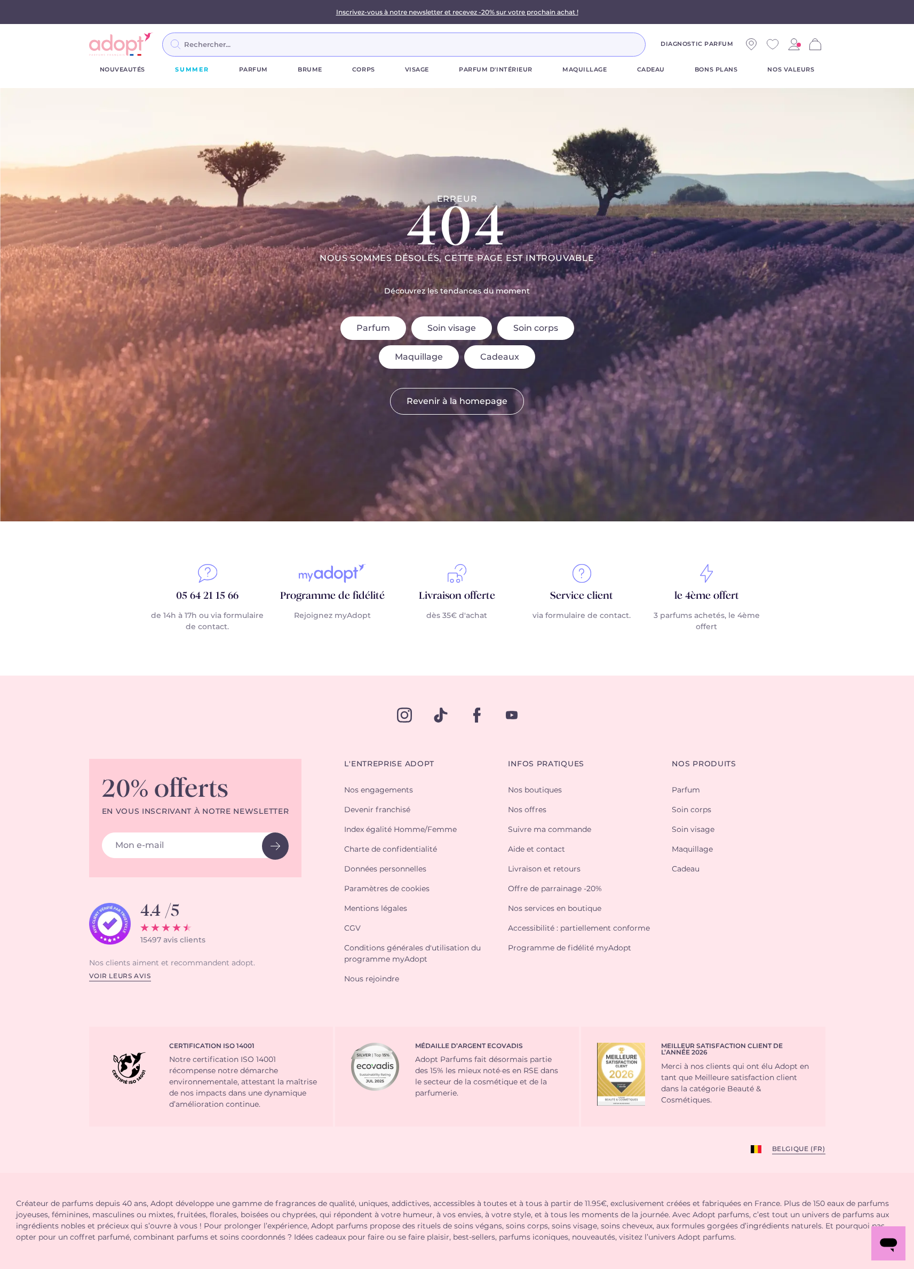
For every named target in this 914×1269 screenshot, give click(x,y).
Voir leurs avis (120, 976)
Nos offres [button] (527, 810)
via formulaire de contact (580, 616)
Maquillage (584, 70)
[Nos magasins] (751, 44)
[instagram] (404, 715)
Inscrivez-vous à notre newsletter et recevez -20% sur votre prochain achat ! (457, 12)
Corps (363, 70)
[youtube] (511, 715)
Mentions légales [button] (375, 909)
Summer (192, 70)
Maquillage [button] (692, 849)
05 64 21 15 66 (207, 596)
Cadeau (651, 70)
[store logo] (121, 44)
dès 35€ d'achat (456, 616)
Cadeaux (499, 357)
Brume (310, 70)
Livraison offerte (457, 596)
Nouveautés (123, 70)
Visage (417, 70)
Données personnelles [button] (385, 869)
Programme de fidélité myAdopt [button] (569, 948)
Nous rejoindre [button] (371, 979)
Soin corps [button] (691, 810)
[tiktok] (441, 715)
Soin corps (535, 328)
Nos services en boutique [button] (554, 909)
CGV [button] (352, 928)
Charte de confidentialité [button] (390, 849)
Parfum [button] (686, 790)
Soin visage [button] (693, 830)
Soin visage (451, 328)
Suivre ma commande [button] (549, 830)
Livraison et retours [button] (544, 869)
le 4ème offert (706, 596)
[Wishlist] (772, 44)
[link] (794, 44)
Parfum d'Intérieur (495, 70)
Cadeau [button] (686, 869)
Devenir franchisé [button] (377, 810)
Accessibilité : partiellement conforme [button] (579, 928)
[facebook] (477, 715)
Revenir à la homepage (457, 401)
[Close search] (658, 44)
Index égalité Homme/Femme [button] (400, 830)
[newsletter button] (275, 846)
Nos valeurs (790, 70)
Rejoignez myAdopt (332, 616)
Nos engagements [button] (378, 790)
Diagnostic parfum (697, 44)
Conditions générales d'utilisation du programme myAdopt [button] (412, 954)
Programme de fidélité (332, 596)
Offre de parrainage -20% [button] (555, 889)
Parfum (253, 70)
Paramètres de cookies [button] (387, 889)
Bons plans (716, 70)
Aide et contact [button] (536, 849)
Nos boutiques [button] (535, 790)
